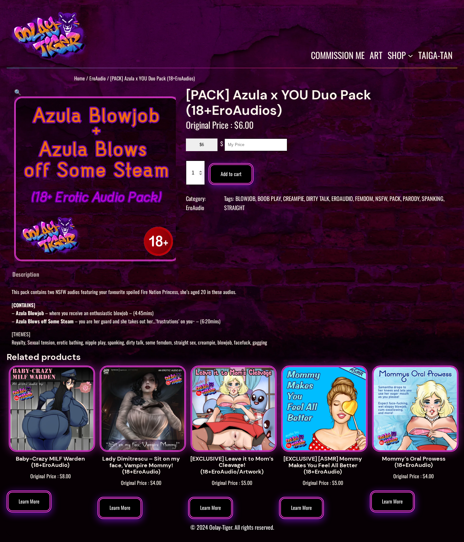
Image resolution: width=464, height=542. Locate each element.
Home (79, 78)
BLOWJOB (245, 198)
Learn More (29, 501)
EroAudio (97, 78)
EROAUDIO (342, 198)
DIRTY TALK (317, 198)
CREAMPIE (293, 198)
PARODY (411, 198)
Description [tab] (25, 274)
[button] (17, 92)
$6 (201, 144)
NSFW (381, 198)
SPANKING (432, 198)
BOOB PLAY (269, 198)
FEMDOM (364, 198)
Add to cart (231, 174)
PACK (395, 198)
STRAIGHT (234, 207)
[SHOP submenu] (410, 55)
